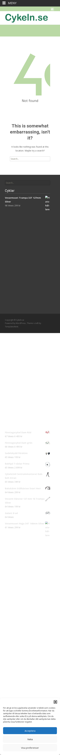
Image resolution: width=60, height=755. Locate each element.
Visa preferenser (30, 747)
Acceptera (30, 730)
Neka (30, 739)
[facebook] (52, 9)
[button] (55, 701)
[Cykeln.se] (24, 17)
